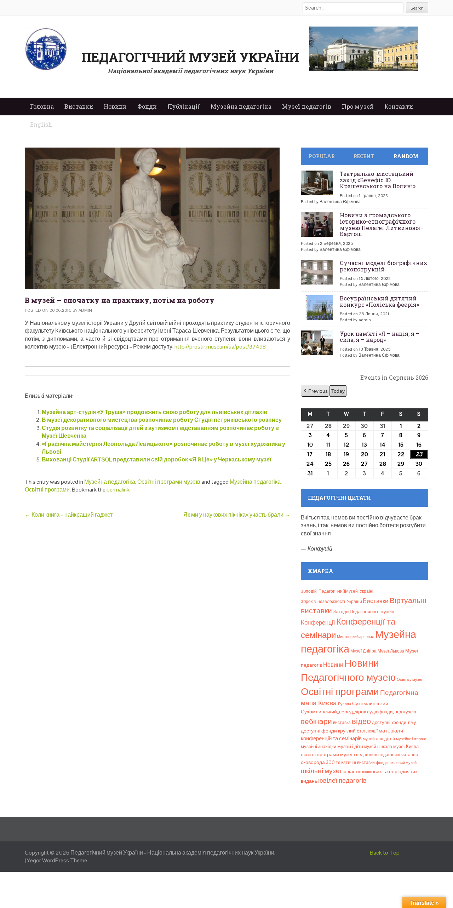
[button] (315, 391)
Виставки (78, 106)
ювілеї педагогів (342, 780)
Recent (364, 156)
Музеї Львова (391, 651)
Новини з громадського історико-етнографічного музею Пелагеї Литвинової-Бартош (381, 224)
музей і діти (350, 746)
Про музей (358, 106)
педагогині (366, 754)
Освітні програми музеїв (168, 481)
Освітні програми (47, 489)
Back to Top (385, 852)
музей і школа (378, 746)
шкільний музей (403, 762)
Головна (42, 106)
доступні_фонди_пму (394, 722)
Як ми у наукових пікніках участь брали (236, 514)
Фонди (147, 106)
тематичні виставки (355, 762)
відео (361, 721)
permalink (118, 489)
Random (406, 156)
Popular (322, 156)
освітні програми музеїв (328, 755)
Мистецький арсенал (355, 636)
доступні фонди (319, 731)
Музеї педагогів (306, 106)
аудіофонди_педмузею (391, 712)
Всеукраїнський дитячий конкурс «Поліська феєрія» (379, 301)
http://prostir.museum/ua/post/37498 (220, 346)
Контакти (398, 106)
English (41, 124)
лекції (372, 731)
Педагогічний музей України (190, 56)
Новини (115, 106)
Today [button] (338, 391)
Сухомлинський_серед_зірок (333, 711)
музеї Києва (406, 746)
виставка (342, 722)
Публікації (183, 106)
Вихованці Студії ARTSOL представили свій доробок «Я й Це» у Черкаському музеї (156, 459)
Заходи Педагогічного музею (363, 612)
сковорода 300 (318, 762)
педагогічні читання (398, 755)
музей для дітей (379, 738)
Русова (344, 703)
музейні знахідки (318, 746)
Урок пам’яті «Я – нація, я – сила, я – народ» (379, 337)
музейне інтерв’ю (411, 738)
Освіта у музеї (409, 679)
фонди (382, 762)
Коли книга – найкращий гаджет (69, 514)
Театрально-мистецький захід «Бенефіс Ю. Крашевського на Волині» (377, 180)
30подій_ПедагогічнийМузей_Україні (337, 591)
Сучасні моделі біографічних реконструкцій (384, 266)
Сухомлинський (370, 704)
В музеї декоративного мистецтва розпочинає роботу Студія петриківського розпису (162, 420)
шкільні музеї (321, 770)
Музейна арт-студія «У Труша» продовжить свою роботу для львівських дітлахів (154, 412)
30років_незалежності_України (331, 601)
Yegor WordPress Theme (57, 860)
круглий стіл (351, 731)
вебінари (316, 721)
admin (85, 310)
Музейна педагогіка (241, 106)
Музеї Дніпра (363, 651)
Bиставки (376, 601)
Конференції (318, 622)
